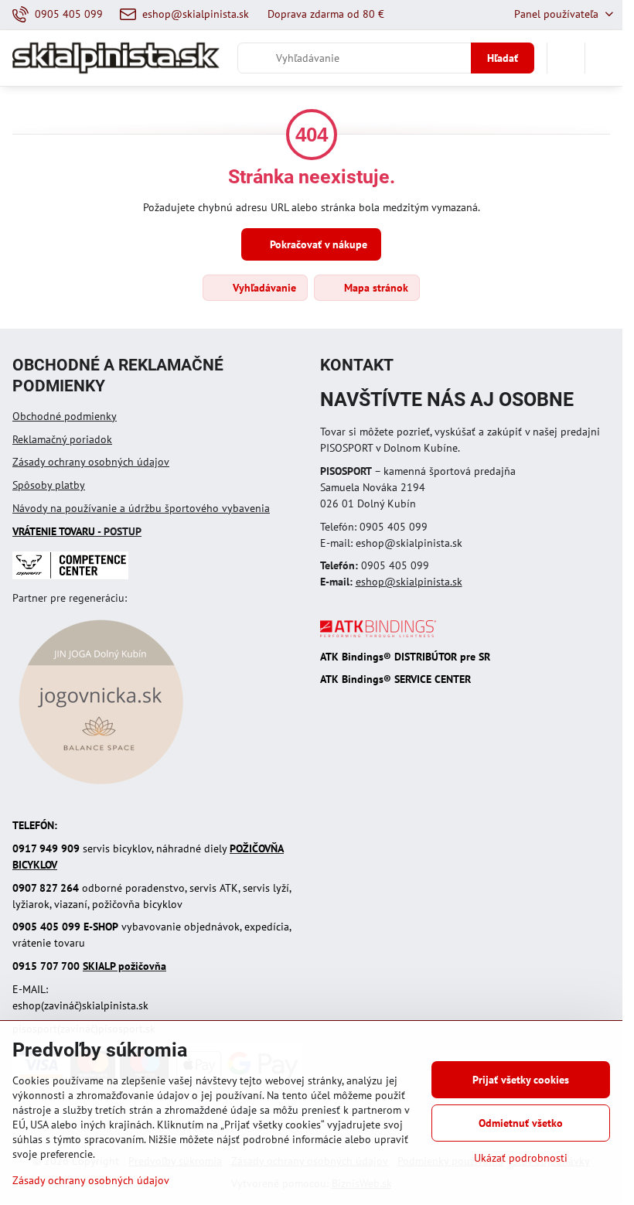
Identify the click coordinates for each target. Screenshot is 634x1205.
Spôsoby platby (48, 485)
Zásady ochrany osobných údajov (90, 462)
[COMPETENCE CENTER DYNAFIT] (70, 575)
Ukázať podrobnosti (521, 1158)
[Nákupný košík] (566, 58)
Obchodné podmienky (64, 416)
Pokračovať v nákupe (317, 244)
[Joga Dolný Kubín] (100, 787)
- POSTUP (76, 531)
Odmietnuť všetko (521, 1123)
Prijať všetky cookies (520, 1080)
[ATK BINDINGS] (378, 633)
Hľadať (502, 58)
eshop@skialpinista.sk (409, 582)
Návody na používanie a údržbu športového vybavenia (141, 508)
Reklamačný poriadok (62, 439)
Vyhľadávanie (263, 288)
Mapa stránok (374, 288)
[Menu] (603, 58)
